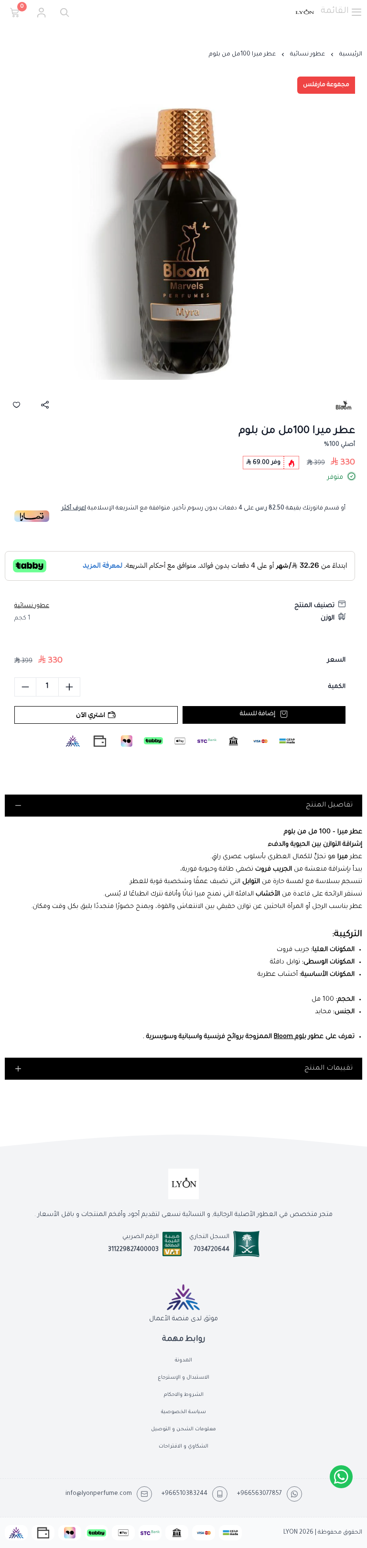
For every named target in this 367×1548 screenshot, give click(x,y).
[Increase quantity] (69, 687)
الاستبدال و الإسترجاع (183, 1378)
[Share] (44, 404)
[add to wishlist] (16, 404)
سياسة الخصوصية (183, 1412)
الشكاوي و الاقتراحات (183, 1446)
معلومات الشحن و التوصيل (183, 1429)
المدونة (183, 1360)
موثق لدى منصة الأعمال (183, 1318)
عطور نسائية (307, 54)
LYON (290, 1532)
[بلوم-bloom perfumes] (343, 404)
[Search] (62, 12)
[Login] (41, 12)
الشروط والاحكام (184, 1395)
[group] (183, 240)
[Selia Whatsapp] (341, 1476)
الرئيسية (350, 54)
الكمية (336, 687)
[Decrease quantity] (25, 687)
